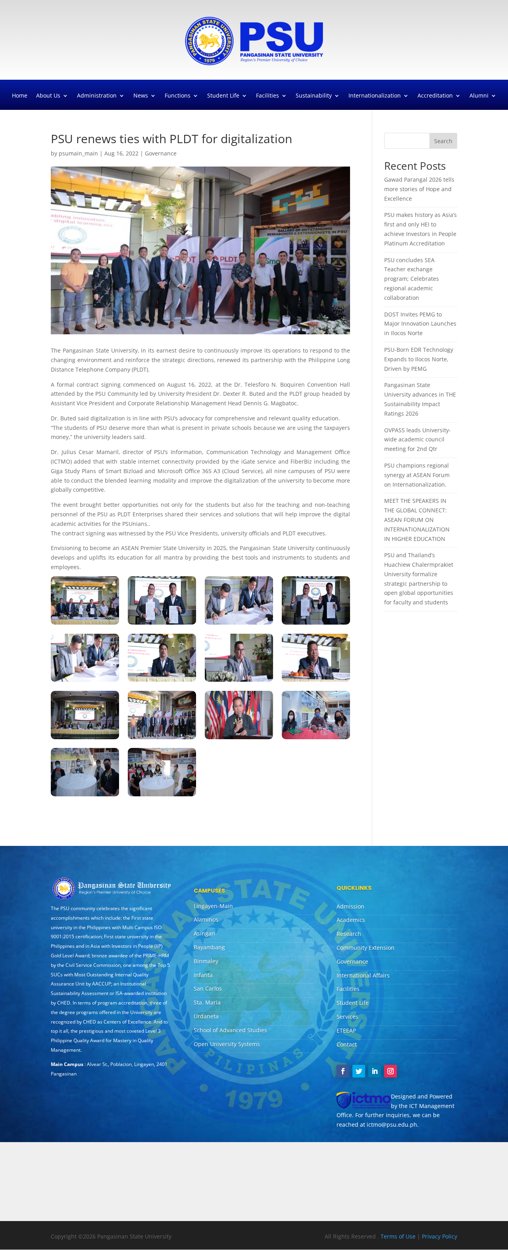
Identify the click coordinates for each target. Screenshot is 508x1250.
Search (443, 141)
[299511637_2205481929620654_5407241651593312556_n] (85, 624)
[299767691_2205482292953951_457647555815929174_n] (162, 796)
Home (19, 96)
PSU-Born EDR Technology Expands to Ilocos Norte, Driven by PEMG (418, 359)
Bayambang (209, 947)
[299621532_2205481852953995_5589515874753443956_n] (162, 624)
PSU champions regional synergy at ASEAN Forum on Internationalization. (417, 475)
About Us (48, 96)
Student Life (223, 96)
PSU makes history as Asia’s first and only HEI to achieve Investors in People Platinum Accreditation (420, 229)
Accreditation (435, 96)
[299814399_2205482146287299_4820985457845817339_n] (316, 681)
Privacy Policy (439, 1236)
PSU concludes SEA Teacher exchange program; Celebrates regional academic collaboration (411, 278)
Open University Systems (227, 1044)
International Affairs (363, 975)
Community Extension (365, 947)
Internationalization (374, 96)
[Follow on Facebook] (343, 1071)
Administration (97, 96)
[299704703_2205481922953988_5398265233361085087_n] (239, 624)
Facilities (267, 96)
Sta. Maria (207, 1002)
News (140, 96)
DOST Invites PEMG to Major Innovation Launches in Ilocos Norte (420, 324)
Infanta (203, 975)
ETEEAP (346, 1030)
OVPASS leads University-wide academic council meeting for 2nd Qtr (417, 439)
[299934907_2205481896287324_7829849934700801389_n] (162, 739)
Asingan (204, 933)
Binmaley (206, 961)
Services (347, 1016)
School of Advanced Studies (230, 1030)
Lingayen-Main (213, 906)
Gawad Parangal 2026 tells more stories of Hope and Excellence (419, 189)
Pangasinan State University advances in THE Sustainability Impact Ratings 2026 (420, 399)
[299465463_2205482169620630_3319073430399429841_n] (239, 739)
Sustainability (314, 96)
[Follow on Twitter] (358, 1071)
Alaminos (206, 919)
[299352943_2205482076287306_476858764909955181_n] (162, 681)
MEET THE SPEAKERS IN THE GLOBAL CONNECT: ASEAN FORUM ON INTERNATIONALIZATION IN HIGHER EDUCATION (417, 519)
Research (349, 934)
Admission (350, 906)
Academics (351, 920)
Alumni (479, 96)
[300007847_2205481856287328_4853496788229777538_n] (316, 624)
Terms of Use (399, 1236)
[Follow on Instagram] (390, 1071)
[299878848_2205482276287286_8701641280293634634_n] (85, 796)
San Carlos (208, 988)
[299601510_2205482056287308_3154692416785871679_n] (239, 681)
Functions (177, 96)
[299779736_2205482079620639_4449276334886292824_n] (85, 739)
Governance (161, 153)
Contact (347, 1044)
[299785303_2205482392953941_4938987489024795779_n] (316, 739)
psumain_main (78, 153)
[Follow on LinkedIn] (374, 1071)
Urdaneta (206, 1016)
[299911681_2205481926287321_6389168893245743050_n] (85, 681)
